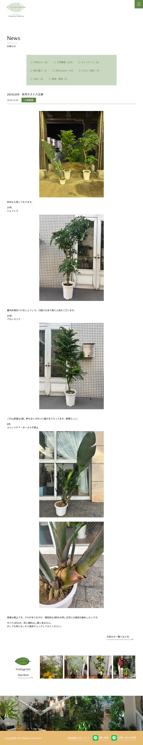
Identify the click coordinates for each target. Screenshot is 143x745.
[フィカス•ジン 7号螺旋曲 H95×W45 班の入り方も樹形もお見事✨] (100, 667)
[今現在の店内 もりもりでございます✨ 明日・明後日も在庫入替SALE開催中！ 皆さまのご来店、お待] (51, 667)
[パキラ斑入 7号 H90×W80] (75, 667)
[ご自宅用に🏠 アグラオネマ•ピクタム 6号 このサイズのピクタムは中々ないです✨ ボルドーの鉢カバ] (124, 667)
